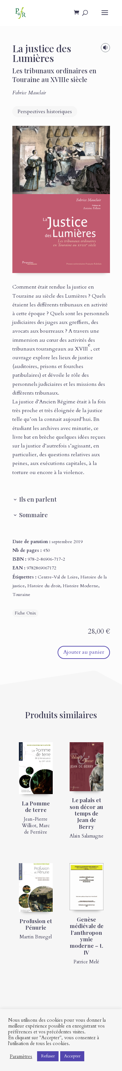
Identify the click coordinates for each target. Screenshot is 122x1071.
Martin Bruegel (36, 937)
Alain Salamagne (86, 836)
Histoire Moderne (80, 586)
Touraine (21, 594)
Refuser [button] (48, 1056)
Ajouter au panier (83, 652)
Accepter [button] (72, 1056)
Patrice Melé (86, 961)
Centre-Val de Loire (58, 577)
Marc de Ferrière (37, 828)
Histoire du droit (43, 586)
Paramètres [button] (21, 1056)
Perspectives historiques (45, 111)
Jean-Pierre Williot (35, 822)
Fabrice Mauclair (29, 92)
